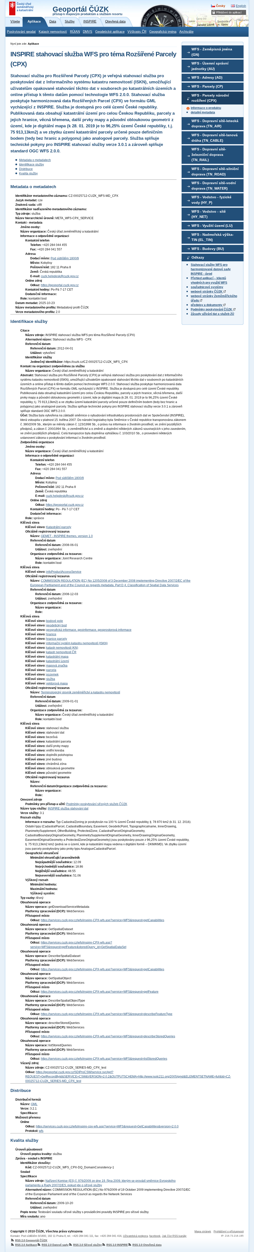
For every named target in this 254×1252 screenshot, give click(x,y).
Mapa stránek (202, 1231)
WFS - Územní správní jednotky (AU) (209, 66)
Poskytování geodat (21, 32)
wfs (41, 1131)
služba (50, 679)
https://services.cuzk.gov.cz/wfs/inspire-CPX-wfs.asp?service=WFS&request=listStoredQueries (104, 1058)
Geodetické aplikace (110, 32)
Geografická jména (162, 32)
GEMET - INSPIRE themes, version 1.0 (67, 536)
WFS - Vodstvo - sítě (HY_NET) (208, 214)
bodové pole (54, 621)
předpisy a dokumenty (207, 305)
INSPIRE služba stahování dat (68, 808)
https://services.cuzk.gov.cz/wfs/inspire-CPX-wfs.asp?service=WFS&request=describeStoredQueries (108, 1036)
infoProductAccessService (63, 572)
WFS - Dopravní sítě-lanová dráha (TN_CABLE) (214, 137)
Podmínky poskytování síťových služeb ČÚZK (96, 804)
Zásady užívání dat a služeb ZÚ (212, 314)
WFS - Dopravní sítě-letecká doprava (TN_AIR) (214, 123)
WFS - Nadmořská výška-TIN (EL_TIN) (212, 237)
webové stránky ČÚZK (207, 291)
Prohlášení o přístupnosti (229, 1231)
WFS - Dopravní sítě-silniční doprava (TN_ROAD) (215, 171)
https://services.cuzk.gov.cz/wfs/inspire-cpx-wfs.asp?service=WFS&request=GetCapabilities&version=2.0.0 (107, 1126)
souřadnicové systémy (207, 287)
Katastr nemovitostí (53, 32)
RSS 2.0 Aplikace (26, 1244)
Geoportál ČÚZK (87, 10)
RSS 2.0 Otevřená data (146, 1244)
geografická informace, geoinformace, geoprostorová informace (88, 630)
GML (34, 1104)
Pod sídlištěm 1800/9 (65, 258)
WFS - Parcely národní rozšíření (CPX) (210, 98)
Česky (220, 6)
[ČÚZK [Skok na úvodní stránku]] (21, 8)
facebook (154, 1235)
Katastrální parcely (58, 527)
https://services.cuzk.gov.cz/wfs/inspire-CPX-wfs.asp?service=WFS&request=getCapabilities (102, 920)
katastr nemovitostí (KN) (62, 647)
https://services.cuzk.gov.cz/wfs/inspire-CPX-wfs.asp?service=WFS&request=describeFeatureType (106, 1014)
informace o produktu (206, 108)
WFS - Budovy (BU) (207, 249)
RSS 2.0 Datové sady (55, 1244)
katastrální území (57, 661)
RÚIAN (75, 32)
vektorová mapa (57, 683)
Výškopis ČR (136, 32)
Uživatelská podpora (135, 1235)
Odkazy (197, 257)
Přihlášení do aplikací (229, 12)
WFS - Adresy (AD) (206, 77)
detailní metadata (203, 112)
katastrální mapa (57, 656)
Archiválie (186, 32)
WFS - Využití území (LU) (212, 226)
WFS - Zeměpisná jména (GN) (211, 52)
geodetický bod (56, 625)
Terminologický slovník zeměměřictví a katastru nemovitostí (80, 692)
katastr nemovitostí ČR (61, 652)
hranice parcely (56, 639)
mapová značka (56, 665)
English (241, 6)
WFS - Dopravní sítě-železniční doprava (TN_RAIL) (208, 154)
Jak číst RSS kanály (174, 1235)
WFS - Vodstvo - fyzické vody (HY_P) (211, 199)
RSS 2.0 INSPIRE (117, 1244)
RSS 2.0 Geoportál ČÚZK (31, 1240)
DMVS (87, 32)
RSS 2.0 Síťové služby (87, 1244)
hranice (51, 634)
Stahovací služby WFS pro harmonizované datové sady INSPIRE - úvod (211, 269)
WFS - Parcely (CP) (207, 86)
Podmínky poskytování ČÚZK (212, 309)
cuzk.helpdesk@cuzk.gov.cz (60, 276)
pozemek (52, 674)
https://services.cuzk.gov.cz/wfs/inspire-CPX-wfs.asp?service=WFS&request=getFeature (100, 991)
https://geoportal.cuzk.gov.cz (60, 285)
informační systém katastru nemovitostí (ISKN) (77, 643)
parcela (51, 670)
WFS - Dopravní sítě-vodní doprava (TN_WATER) (213, 185)
